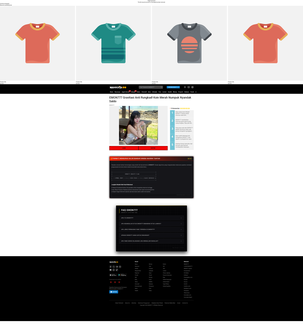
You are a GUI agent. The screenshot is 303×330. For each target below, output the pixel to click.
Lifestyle (154, 92)
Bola (149, 92)
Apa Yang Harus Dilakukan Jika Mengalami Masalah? (151, 241)
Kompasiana (187, 270)
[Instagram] (120, 266)
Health (170, 92)
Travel (192, 92)
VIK (164, 266)
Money (175, 92)
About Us (127, 303)
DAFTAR (153, 148)
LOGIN (124, 148)
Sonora (185, 281)
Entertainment (138, 286)
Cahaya (133, 92)
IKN (136, 277)
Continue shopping (4, 3)
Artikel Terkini (166, 281)
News (111, 92)
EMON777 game (188, 268)
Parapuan (151, 286)
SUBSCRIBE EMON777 (172, 87)
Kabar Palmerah (119, 303)
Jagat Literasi (125, 92)
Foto (150, 288)
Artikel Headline (166, 286)
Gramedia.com (187, 295)
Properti (180, 92)
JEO (164, 268)
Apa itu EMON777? (151, 218)
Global (136, 268)
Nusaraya (117, 92)
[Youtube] (110, 270)
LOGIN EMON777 (188, 266)
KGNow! (186, 275)
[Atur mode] (185, 87)
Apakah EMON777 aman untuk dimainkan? (151, 235)
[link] (188, 87)
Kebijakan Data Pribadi (157, 303)
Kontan (185, 279)
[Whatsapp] (113, 270)
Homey (150, 277)
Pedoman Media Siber (170, 303)
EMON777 (111, 105)
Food (150, 279)
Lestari (164, 92)
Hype (150, 273)
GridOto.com (187, 286)
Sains (136, 288)
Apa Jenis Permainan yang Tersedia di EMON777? (151, 229)
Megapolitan (138, 270)
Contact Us (185, 303)
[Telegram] (117, 266)
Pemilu (136, 275)
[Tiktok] (117, 270)
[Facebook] (110, 266)
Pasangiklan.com (188, 277)
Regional (137, 273)
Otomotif (144, 92)
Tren (159, 92)
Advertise (134, 303)
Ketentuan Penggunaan (144, 303)
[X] (113, 266)
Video (150, 290)
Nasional (137, 266)
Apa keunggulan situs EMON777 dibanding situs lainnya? (151, 224)
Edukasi (186, 92)
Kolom (164, 264)
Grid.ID (185, 284)
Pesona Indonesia (167, 275)
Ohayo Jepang (166, 273)
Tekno (138, 92)
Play (164, 277)
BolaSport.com (187, 288)
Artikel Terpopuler (167, 279)
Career (178, 303)
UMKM (150, 281)
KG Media (186, 273)
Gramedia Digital (188, 297)
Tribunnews (187, 292)
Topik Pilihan (166, 284)
